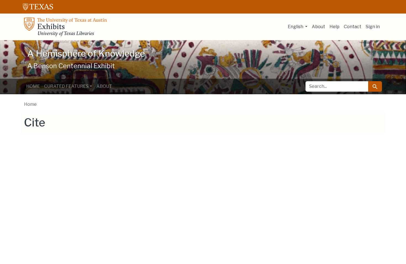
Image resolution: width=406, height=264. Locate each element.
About (318, 26)
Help (334, 26)
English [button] (296, 26)
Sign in (373, 26)
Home (33, 86)
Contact (352, 26)
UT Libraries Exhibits (65, 27)
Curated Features (66, 86)
